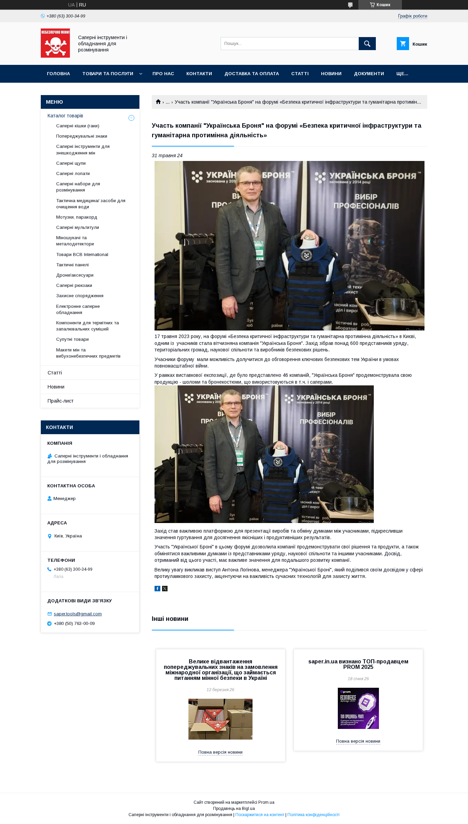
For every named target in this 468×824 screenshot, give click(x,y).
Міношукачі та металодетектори (75, 240)
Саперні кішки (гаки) (77, 125)
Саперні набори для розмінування (78, 187)
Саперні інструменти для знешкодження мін (83, 149)
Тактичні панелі (72, 264)
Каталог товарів (65, 115)
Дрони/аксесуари (75, 275)
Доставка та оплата (251, 73)
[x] (165, 589)
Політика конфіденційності (313, 814)
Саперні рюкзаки (74, 285)
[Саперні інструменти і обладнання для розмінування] (55, 56)
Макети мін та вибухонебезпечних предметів (88, 353)
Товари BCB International (82, 254)
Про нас (163, 73)
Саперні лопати (73, 173)
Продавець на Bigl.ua (234, 808)
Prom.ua (266, 802)
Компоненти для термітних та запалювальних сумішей (87, 326)
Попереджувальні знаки (81, 136)
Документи (369, 73)
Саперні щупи (71, 163)
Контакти (199, 73)
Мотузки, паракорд (76, 217)
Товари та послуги (107, 73)
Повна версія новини (220, 752)
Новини (331, 73)
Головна (58, 73)
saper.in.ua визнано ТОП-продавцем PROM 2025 (358, 664)
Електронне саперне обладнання (78, 309)
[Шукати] (367, 43)
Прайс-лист (61, 401)
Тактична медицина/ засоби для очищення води (90, 203)
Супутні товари (72, 339)
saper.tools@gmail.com (78, 613)
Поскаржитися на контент (259, 814)
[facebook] (157, 589)
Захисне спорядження (79, 295)
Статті (300, 73)
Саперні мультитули (77, 227)
